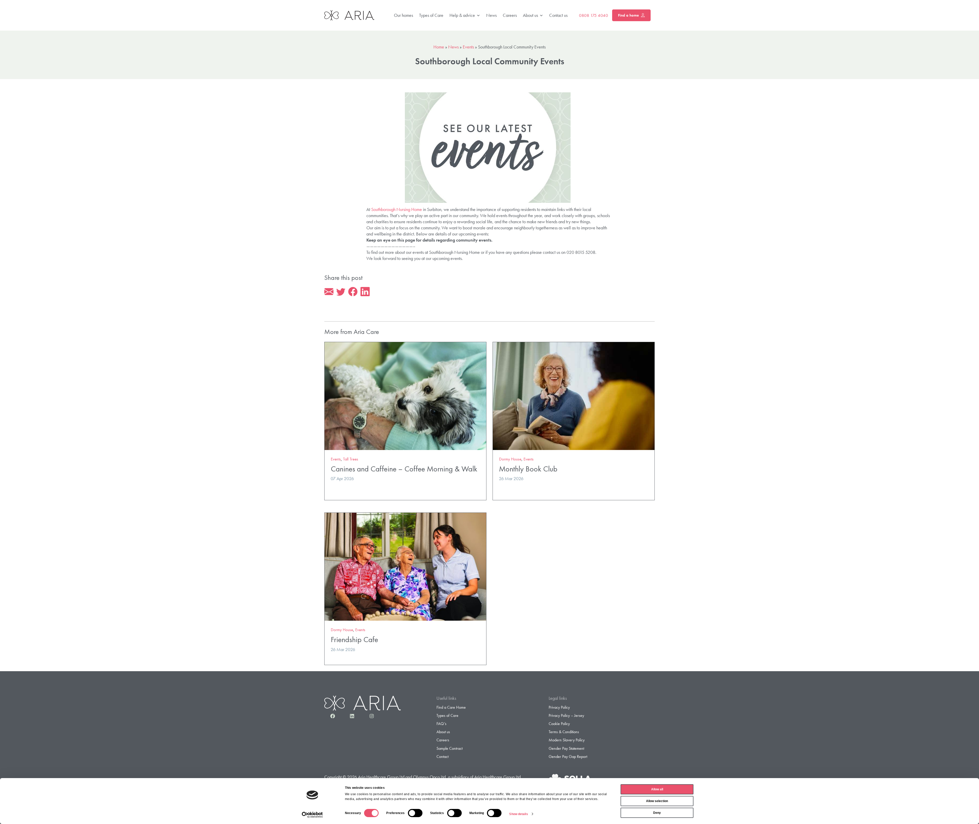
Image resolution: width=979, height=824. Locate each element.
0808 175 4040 (593, 15)
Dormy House (510, 459)
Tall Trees (350, 459)
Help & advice (462, 15)
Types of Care (431, 15)
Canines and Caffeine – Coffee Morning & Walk (404, 469)
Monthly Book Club (528, 469)
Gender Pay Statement (566, 748)
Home (438, 47)
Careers (510, 15)
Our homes (403, 15)
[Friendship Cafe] (405, 566)
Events (468, 47)
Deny (657, 813)
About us (530, 15)
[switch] (415, 813)
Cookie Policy (559, 723)
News (491, 15)
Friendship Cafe (354, 639)
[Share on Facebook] (352, 292)
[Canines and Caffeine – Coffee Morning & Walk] (405, 395)
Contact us (558, 15)
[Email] (328, 292)
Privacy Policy (559, 707)
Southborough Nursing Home (396, 209)
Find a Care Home (451, 707)
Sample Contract (449, 748)
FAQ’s (441, 723)
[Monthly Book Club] (573, 395)
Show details (518, 814)
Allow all (657, 789)
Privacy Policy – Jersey (566, 715)
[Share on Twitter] (340, 292)
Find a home (628, 15)
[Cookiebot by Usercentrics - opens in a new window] (312, 815)
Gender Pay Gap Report (568, 756)
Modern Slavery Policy (567, 740)
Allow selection (657, 801)
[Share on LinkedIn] (365, 292)
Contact (442, 756)
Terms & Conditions (564, 731)
